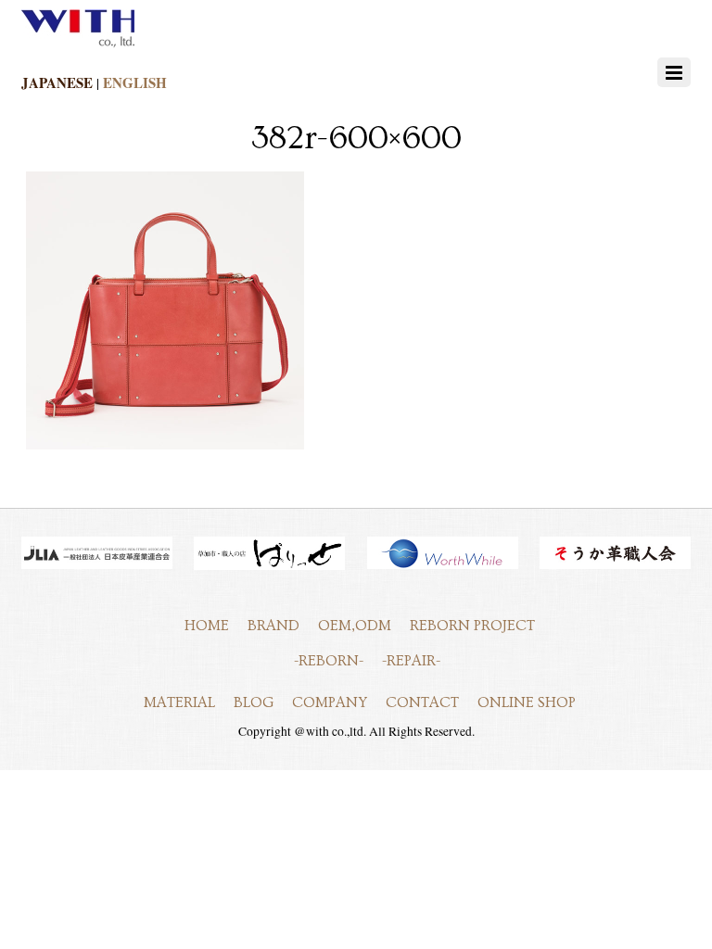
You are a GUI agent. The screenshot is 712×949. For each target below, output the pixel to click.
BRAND (273, 625)
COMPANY (329, 702)
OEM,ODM (354, 625)
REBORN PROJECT (472, 625)
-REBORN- (328, 660)
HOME (206, 625)
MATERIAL (179, 702)
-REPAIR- (411, 660)
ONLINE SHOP (526, 702)
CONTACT (422, 702)
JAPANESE (57, 82)
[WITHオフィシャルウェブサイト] (77, 43)
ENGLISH (135, 82)
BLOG (253, 702)
